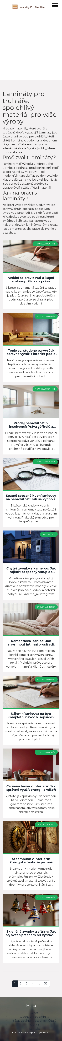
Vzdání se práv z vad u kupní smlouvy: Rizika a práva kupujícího (31, 279)
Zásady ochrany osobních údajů (34, 1020)
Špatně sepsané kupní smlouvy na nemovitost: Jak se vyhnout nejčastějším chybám (31, 497)
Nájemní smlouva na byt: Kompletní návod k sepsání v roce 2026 (31, 715)
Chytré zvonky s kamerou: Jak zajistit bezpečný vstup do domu (31, 570)
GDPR (34, 1024)
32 (46, 983)
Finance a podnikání (45, 244)
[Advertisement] (31, 44)
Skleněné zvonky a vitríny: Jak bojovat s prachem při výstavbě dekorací (31, 933)
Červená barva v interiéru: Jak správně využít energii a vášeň (31, 788)
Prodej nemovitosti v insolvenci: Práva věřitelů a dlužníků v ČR (31, 425)
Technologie (48, 534)
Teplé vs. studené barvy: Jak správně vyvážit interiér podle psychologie (31, 352)
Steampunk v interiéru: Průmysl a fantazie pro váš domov (31, 860)
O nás (34, 1013)
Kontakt (34, 1028)
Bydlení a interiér (46, 316)
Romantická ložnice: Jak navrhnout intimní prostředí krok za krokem (31, 642)
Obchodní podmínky (34, 1016)
